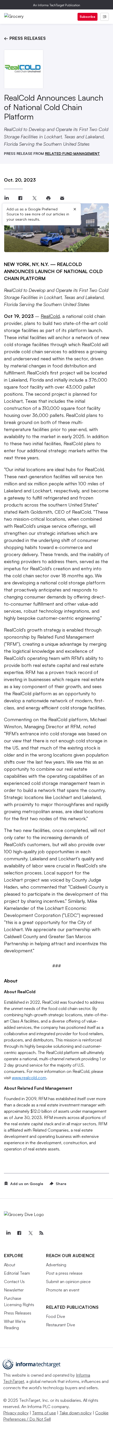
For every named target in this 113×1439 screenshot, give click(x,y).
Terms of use (44, 1412)
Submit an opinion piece (68, 1281)
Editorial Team (17, 1273)
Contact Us (14, 1281)
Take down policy (75, 1412)
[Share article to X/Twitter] (34, 198)
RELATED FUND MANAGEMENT (72, 153)
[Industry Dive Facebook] (19, 1233)
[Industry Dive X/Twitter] (30, 1233)
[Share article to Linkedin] (6, 198)
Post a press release (64, 1273)
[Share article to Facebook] (20, 198)
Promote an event (62, 1290)
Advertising (56, 1264)
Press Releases (17, 1313)
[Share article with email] (62, 198)
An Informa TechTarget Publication (56, 5)
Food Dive (55, 1316)
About (9, 1264)
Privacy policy (16, 1412)
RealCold (50, 316)
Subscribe (87, 17)
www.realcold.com (29, 1077)
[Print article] (48, 198)
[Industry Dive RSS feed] (41, 1233)
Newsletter (14, 1290)
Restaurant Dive (60, 1324)
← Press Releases (25, 38)
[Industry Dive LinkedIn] (8, 1233)
